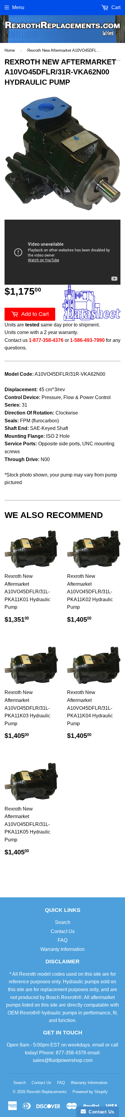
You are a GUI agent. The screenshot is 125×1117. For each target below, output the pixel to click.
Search (62, 922)
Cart (115, 7)
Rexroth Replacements (47, 1091)
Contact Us (63, 931)
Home (10, 50)
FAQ (62, 940)
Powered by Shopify (90, 1091)
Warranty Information (62, 949)
